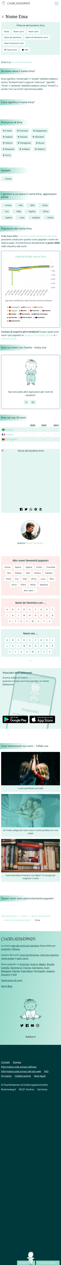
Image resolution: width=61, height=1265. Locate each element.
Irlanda (16, 971)
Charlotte (50, 567)
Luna (22, 217)
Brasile (49, 335)
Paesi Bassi (27, 971)
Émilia (39, 567)
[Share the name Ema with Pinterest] (35, 509)
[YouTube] (32, 1025)
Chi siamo (6, 1076)
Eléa (28, 573)
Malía (33, 584)
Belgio (42, 964)
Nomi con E (18, 31)
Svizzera (5, 974)
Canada (5, 967)
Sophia (32, 211)
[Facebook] (27, 1025)
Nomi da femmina (12, 37)
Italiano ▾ (30, 1036)
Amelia (37, 573)
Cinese (8, 130)
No (33, 402)
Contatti (5, 1062)
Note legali (40, 1076)
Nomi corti (33, 31)
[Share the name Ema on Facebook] (21, 509)
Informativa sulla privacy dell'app (18, 1066)
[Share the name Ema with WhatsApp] (30, 509)
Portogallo (39, 335)
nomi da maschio (49, 955)
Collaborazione (23, 1076)
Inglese (8, 136)
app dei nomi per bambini (42, 677)
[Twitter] (22, 1025)
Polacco (8, 143)
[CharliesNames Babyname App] (16, 3)
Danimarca (16, 967)
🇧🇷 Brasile (7, 429)
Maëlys (18, 573)
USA (14, 974)
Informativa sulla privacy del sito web (21, 1071)
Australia (24, 964)
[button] (5, 478)
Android (5, 949)
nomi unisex (7, 958)
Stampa (17, 1062)
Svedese (25, 149)
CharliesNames (9, 916)
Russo (41, 143)
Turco (7, 155)
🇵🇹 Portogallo (9, 439)
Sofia (18, 211)
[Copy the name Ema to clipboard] (40, 509)
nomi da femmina (29, 955)
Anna (14, 584)
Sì (26, 402)
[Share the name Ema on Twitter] (26, 509)
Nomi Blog (6, 986)
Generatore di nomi (11, 980)
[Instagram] (38, 1025)
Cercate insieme (26, 1262)
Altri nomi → (30, 590)
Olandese (39, 136)
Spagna (28, 335)
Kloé (25, 578)
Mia (21, 205)
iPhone (16, 949)
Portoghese (25, 143)
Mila (32, 205)
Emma (8, 178)
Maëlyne (44, 584)
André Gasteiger (35, 543)
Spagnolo (9, 149)
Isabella (36, 217)
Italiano (23, 136)
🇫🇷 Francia (7, 434)
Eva (7, 211)
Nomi (6, 31)
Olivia (46, 211)
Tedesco (41, 149)
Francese (23, 130)
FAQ (46, 1071)
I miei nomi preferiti (46, 1262)
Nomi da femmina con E (37, 37)
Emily (45, 205)
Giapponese (41, 130)
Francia (27, 967)
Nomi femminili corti (14, 43)
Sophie (8, 217)
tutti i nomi (22, 958)
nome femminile (22, 62)
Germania (37, 967)
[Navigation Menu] (57, 3)
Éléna (23, 584)
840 (26, 49)
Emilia (50, 217)
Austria (34, 964)
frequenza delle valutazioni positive (37, 236)
